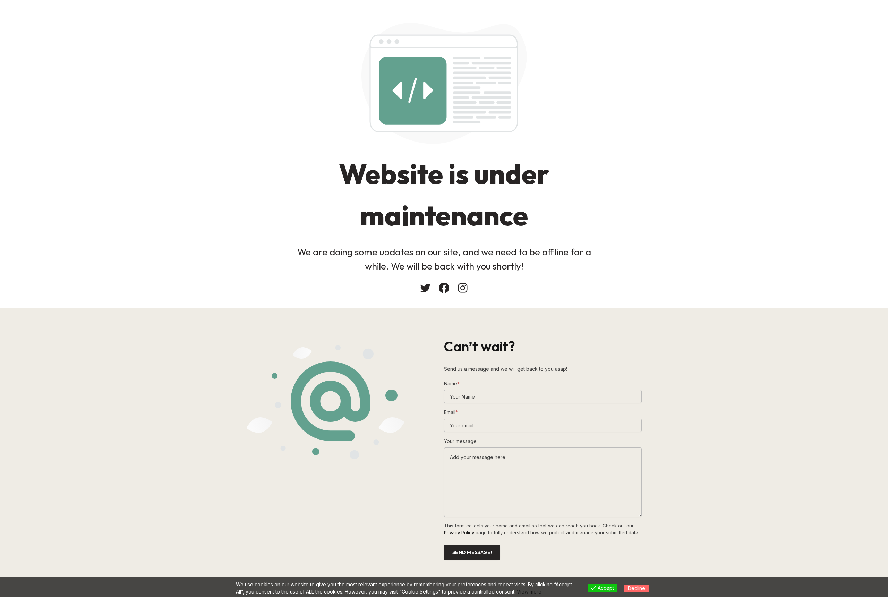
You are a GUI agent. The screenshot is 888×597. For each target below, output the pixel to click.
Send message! (472, 552)
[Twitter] (425, 288)
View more (529, 592)
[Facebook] (444, 288)
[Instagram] (462, 288)
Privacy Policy (459, 532)
